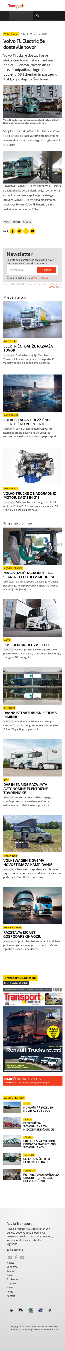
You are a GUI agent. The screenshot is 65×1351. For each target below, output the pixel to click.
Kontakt (11, 1295)
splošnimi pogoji (40, 277)
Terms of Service (55, 285)
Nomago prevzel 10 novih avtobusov (38, 1109)
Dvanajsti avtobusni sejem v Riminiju (30, 714)
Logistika (11, 1283)
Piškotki (53, 1326)
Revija (10, 1291)
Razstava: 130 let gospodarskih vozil (22, 934)
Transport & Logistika (20, 977)
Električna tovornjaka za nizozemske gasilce (38, 1126)
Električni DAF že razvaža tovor (28, 348)
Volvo (7, 221)
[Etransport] (16, 6)
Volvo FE (16, 221)
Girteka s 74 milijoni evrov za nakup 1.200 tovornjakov (39, 1144)
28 (57, 1329)
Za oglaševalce (15, 1249)
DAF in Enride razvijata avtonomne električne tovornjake (25, 788)
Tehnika (11, 1271)
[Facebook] (16, 1257)
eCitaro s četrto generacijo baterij (37, 1160)
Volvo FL (27, 221)
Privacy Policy (42, 284)
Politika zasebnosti (20, 1329)
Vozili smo (12, 1266)
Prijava (46, 270)
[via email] (33, 231)
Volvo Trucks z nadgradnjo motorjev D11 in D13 (29, 495)
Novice (10, 1262)
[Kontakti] (10, 1257)
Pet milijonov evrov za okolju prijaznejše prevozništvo (41, 1178)
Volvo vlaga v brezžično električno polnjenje (26, 421)
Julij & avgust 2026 (16, 982)
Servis (10, 1275)
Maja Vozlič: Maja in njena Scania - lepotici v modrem (28, 575)
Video (10, 1287)
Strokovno (12, 1279)
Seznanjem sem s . (29, 277)
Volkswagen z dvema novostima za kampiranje (27, 862)
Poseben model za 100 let (27, 644)
